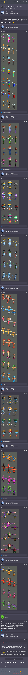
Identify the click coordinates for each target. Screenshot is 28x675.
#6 (26, 292)
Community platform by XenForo (12, 673)
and (7, 112)
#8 (26, 450)
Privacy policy (9, 671)
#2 (26, 31)
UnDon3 (7, 616)
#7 (26, 393)
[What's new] (23, 1)
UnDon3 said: (4, 642)
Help (14, 671)
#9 (26, 507)
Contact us (3, 671)
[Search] (26, 1)
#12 (26, 639)
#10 (26, 564)
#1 (26, 17)
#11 (26, 621)
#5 (26, 235)
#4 (26, 178)
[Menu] (2, 2)
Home (18, 671)
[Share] (25, 17)
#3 (26, 121)
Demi (3, 669)
